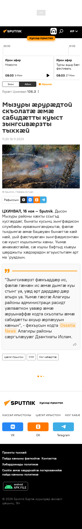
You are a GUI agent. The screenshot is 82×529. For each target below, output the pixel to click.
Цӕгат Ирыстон (13, 357)
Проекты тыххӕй (14, 452)
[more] (74, 344)
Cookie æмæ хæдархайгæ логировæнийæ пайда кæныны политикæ (32, 472)
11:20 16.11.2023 (13, 139)
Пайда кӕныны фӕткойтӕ (21, 458)
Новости (11, 65)
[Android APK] (15, 487)
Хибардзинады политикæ (20, 464)
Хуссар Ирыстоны (16, 415)
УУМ (31, 357)
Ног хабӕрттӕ (48, 357)
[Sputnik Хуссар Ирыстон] (13, 33)
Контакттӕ (49, 458)
